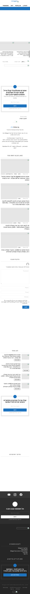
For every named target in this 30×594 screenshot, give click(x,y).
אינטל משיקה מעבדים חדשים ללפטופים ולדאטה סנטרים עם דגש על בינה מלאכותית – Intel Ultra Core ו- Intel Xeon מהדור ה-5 (15, 202)
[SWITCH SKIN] (7, 8)
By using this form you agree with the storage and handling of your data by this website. (14, 302)
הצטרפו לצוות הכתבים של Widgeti (19, 551)
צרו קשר (26, 554)
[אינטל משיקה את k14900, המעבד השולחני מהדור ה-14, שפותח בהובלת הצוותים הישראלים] (15, 240)
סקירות (15, 174)
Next (1, 49)
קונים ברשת (5, 587)
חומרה (19, 198)
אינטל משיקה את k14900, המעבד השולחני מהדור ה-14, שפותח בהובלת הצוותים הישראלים (15, 251)
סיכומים (14, 223)
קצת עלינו (25, 552)
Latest (25, 5)
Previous (29, 49)
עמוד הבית (25, 587)
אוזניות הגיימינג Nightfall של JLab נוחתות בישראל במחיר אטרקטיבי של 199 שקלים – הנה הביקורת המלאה (15, 178)
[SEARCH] (2, 8)
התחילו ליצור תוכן (15, 575)
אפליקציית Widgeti (23, 548)
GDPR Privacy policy (15, 587)
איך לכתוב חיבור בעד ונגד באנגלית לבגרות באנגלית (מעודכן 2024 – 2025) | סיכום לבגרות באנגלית (16, 227)
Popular (18, 5)
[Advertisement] (15, 26)
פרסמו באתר (24, 549)
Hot (12, 5)
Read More (26, 370)
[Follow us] (5, 8)
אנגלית (19, 223)
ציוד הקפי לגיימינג (9, 174)
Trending (6, 5)
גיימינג (19, 174)
